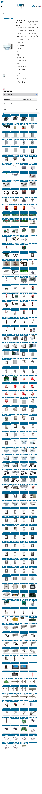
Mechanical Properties (8, 103)
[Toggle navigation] (1, 6)
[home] (4, 13)
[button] (33, 6)
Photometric (6, 109)
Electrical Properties (8, 94)
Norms (5, 106)
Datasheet (7, 89)
